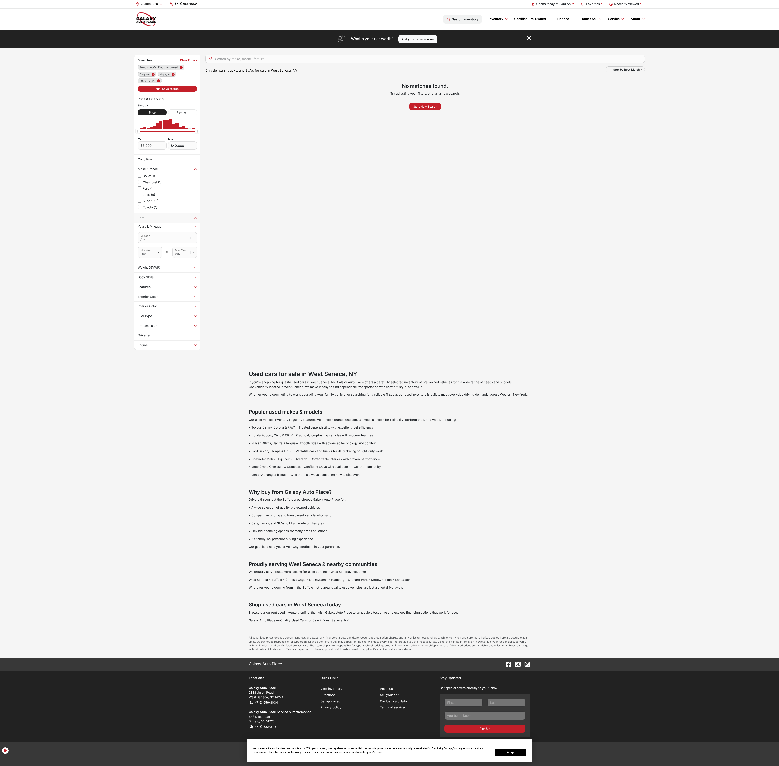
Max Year (181, 250)
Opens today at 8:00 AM (554, 4)
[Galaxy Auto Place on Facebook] (507, 663)
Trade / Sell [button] (588, 19)
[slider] (137, 131)
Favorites (593, 4)
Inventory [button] (495, 19)
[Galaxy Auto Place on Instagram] (525, 663)
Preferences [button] (375, 752)
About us (386, 689)
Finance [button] (563, 19)
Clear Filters (188, 60)
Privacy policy (330, 707)
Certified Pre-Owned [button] (530, 19)
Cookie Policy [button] (294, 752)
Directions (327, 695)
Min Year (145, 250)
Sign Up (485, 728)
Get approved (330, 701)
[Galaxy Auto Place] (146, 19)
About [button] (635, 19)
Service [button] (614, 19)
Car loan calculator (394, 701)
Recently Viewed (626, 4)
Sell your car (389, 695)
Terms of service (392, 707)
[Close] (529, 38)
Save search (170, 88)
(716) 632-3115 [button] (265, 727)
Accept (510, 752)
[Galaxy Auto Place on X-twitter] (516, 663)
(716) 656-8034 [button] (186, 4)
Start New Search (425, 106)
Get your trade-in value (418, 39)
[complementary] (767, 754)
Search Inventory (465, 19)
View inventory (331, 689)
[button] (150, 4)
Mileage (145, 235)
